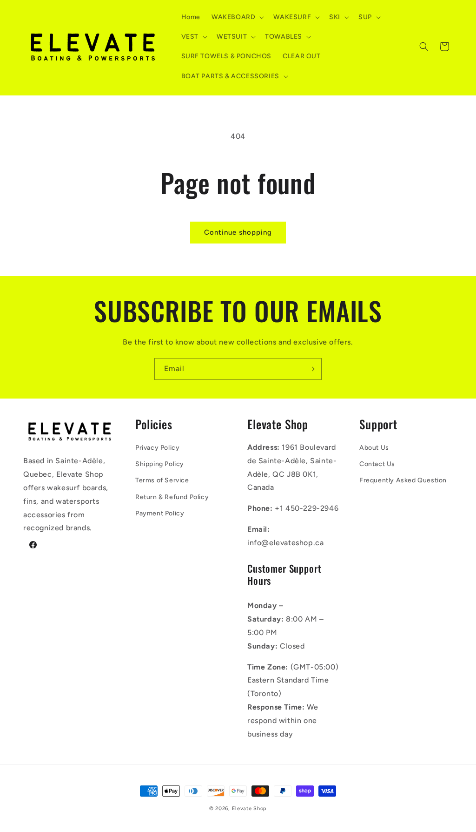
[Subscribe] (311, 369)
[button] (237, 17)
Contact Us (377, 464)
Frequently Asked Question (403, 480)
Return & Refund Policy (172, 497)
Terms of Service (162, 480)
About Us (374, 448)
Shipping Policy (159, 464)
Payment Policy (159, 513)
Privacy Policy (157, 448)
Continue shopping (238, 232)
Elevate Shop (249, 808)
